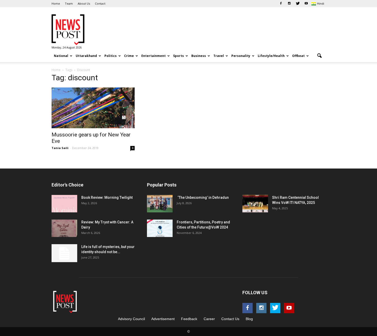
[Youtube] (306, 3)
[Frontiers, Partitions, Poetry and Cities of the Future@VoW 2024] (160, 228)
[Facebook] (281, 3)
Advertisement (163, 319)
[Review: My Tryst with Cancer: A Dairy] (64, 228)
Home (56, 3)
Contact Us (230, 319)
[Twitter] (298, 3)
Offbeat (298, 56)
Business (198, 56)
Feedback (189, 319)
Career (209, 319)
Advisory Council (131, 319)
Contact (100, 3)
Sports (178, 56)
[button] (319, 56)
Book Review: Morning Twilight (107, 197)
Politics (110, 56)
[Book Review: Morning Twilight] (64, 204)
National (61, 56)
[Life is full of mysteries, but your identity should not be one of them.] (64, 253)
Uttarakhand (86, 56)
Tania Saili (60, 148)
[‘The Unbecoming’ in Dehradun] (160, 204)
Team (69, 3)
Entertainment (153, 56)
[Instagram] (289, 3)
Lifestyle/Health (271, 56)
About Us (84, 3)
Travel (218, 56)
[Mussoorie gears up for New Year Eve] (93, 107)
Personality (240, 56)
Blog (249, 319)
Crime (129, 56)
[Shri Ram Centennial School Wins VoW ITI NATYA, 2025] (255, 204)
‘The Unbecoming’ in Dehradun (203, 197)
